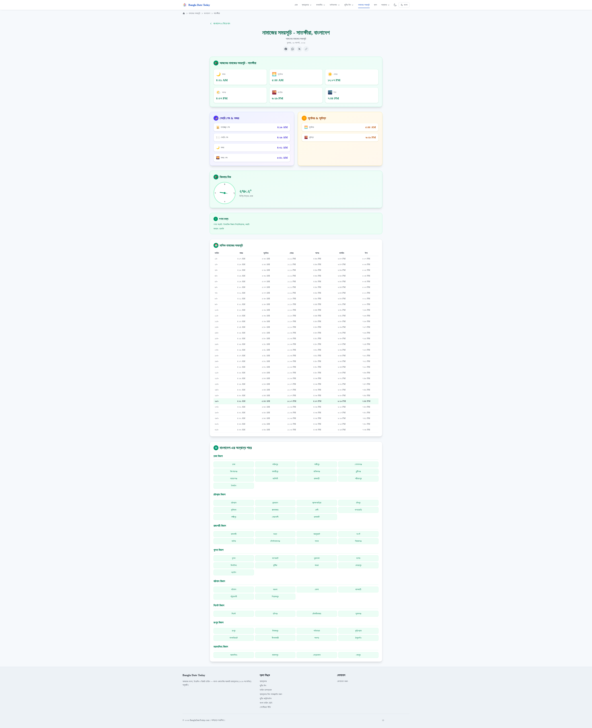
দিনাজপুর (275, 631)
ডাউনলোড (333, 5)
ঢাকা (233, 464)
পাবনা (317, 541)
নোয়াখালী (275, 517)
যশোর (358, 558)
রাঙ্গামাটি (317, 517)
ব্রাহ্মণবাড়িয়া (316, 503)
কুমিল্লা (233, 510)
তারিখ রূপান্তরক (266, 690)
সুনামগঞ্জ (358, 613)
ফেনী (316, 510)
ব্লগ (375, 5)
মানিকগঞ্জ (317, 471)
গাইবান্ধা (317, 631)
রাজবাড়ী (317, 478)
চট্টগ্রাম (233, 503)
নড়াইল (233, 572)
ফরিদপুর (275, 464)
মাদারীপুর (275, 471)
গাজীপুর (316, 464)
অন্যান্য (384, 5)
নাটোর (234, 541)
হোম (296, 5)
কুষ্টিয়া (275, 565)
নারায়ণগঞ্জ (233, 478)
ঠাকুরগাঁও (358, 638)
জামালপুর (275, 655)
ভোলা (317, 589)
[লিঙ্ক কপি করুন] (306, 49)
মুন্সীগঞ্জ (358, 471)
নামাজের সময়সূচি (364, 5)
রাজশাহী (233, 534)
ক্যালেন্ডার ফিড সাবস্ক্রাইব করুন (271, 694)
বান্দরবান (275, 503)
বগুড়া (275, 534)
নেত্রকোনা (317, 655)
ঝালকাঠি (358, 589)
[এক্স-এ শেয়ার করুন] (299, 49)
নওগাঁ (358, 534)
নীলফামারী (275, 638)
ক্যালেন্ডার (305, 5)
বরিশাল (233, 589)
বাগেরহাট (275, 558)
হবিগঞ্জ (275, 613)
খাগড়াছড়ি (358, 510)
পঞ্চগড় (316, 638)
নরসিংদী (275, 478)
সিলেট (234, 613)
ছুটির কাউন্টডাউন (265, 698)
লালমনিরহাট (234, 638)
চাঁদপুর (358, 503)
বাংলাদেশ (207, 13)
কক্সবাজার (275, 510)
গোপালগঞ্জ (358, 464)
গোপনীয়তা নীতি (265, 707)
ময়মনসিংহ (233, 655)
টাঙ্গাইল (233, 485)
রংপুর (233, 631)
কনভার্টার (319, 5)
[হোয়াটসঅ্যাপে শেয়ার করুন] (292, 49)
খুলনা (233, 558)
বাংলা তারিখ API (266, 703)
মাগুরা (317, 565)
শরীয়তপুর (358, 478)
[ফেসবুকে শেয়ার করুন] (286, 49)
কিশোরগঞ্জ (233, 471)
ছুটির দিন (347, 5)
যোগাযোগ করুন (342, 681)
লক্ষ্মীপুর (233, 517)
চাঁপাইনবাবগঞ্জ (275, 541)
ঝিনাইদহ (234, 565)
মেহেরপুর (358, 565)
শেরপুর (358, 655)
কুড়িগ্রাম (358, 631)
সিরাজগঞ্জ (358, 541)
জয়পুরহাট (317, 534)
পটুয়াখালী (233, 596)
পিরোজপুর (275, 596)
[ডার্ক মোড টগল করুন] (395, 5)
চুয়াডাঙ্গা (317, 558)
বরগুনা (275, 589)
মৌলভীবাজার (316, 613)
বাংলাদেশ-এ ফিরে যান (221, 23)
